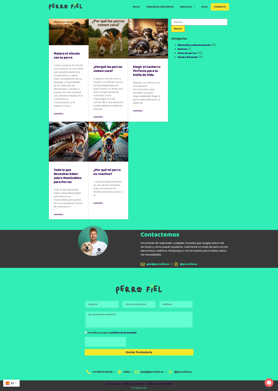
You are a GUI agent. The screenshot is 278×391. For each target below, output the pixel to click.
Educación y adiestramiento (194, 45)
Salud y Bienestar (188, 57)
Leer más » (59, 113)
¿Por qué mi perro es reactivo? (107, 172)
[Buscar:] (199, 22)
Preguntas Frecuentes (160, 7)
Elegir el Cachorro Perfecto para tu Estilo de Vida (146, 71)
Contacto (220, 7)
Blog (204, 7)
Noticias (182, 49)
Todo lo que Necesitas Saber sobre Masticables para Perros (67, 176)
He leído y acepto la (112, 333)
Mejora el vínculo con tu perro (67, 55)
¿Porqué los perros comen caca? (107, 69)
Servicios (186, 7)
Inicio (136, 7)
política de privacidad (123, 333)
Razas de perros (187, 53)
